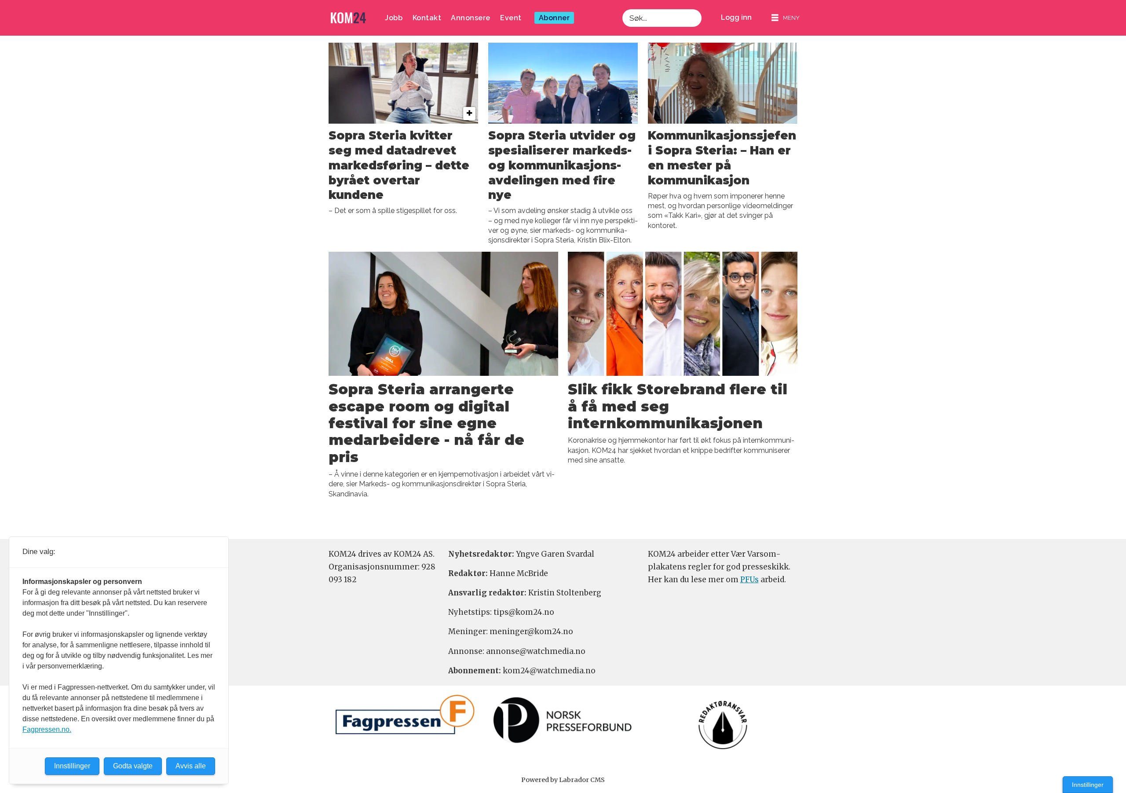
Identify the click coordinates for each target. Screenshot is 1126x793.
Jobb (393, 18)
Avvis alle (190, 766)
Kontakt (427, 18)
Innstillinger (1088, 784)
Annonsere (470, 18)
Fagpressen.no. (46, 729)
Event (511, 18)
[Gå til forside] (348, 17)
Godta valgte (133, 766)
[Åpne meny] (785, 18)
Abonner (554, 18)
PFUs (749, 579)
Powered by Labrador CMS (563, 780)
